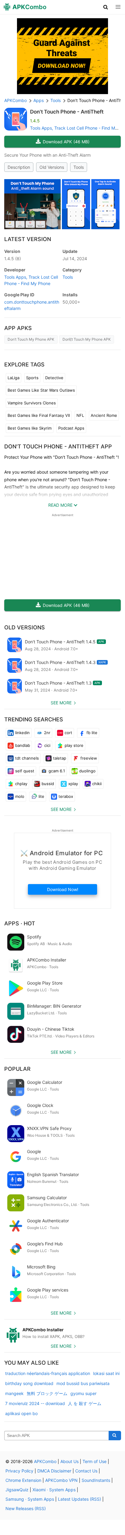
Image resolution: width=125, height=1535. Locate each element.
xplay (73, 783)
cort (68, 732)
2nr (47, 732)
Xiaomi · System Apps (54, 1489)
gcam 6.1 (57, 770)
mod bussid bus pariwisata (83, 1383)
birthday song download (29, 1383)
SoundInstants (96, 1480)
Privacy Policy (19, 1470)
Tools (78, 167)
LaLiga (13, 377)
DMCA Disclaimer (54, 1470)
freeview (88, 758)
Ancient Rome (104, 415)
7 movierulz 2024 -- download (35, 1403)
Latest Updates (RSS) (79, 1499)
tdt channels (27, 758)
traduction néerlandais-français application (47, 1373)
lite (41, 796)
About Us (69, 1461)
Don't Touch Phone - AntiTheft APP (58, 446)
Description (19, 167)
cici (47, 745)
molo (19, 796)
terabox (66, 796)
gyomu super (83, 1393)
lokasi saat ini (106, 1373)
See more (61, 702)
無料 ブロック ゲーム (47, 1393)
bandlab (22, 745)
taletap (59, 758)
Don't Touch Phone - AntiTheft (66, 112)
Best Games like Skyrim (30, 428)
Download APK (66, 141)
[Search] (115, 1436)
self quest (24, 770)
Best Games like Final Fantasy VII (39, 415)
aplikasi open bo (21, 1413)
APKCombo (15, 100)
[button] (105, 7)
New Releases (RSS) (25, 1508)
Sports (32, 377)
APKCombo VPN (61, 1480)
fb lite (91, 732)
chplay (21, 783)
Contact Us (86, 1470)
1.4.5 (12, 258)
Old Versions (51, 167)
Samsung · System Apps (29, 1499)
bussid (48, 783)
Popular (17, 1069)
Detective (54, 377)
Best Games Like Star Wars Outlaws (41, 390)
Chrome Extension (23, 1480)
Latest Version (27, 239)
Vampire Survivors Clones (32, 402)
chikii (97, 783)
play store (74, 745)
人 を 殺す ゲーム (84, 1403)
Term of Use (94, 1461)
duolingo (87, 770)
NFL (80, 415)
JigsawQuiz (17, 1489)
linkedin (22, 732)
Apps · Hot (19, 923)
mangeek (14, 1393)
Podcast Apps (71, 428)
